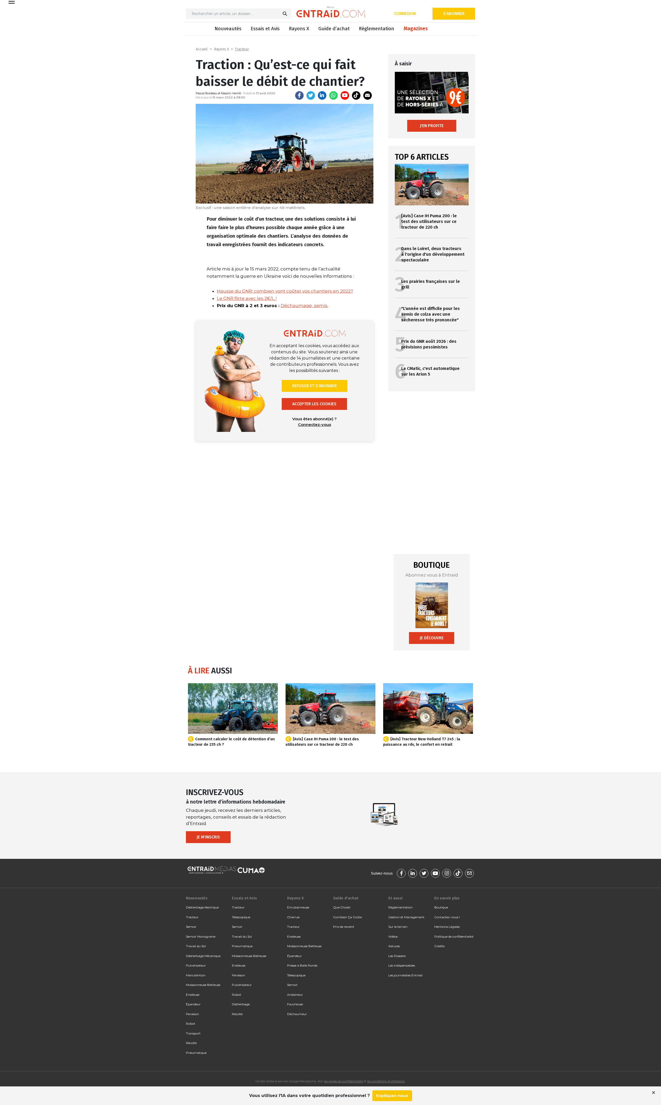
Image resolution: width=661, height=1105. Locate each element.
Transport (193, 1033)
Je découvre (432, 637)
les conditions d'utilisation (386, 1081)
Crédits (439, 946)
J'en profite (432, 125)
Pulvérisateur (196, 965)
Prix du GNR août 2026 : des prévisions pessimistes (429, 344)
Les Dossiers (397, 956)
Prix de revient (343, 927)
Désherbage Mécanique (203, 956)
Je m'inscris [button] (208, 837)
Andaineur (295, 995)
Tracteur (242, 49)
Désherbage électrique (202, 907)
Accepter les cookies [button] (314, 403)
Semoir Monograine (200, 936)
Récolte (191, 1043)
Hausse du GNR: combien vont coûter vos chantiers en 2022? (285, 291)
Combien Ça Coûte (347, 917)
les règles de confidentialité (343, 1081)
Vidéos (393, 936)
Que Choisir (342, 907)
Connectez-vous (314, 424)
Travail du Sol (196, 946)
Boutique (441, 907)
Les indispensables (401, 965)
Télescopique (241, 917)
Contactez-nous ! (447, 917)
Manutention (196, 975)
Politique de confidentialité (453, 936)
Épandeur (193, 1004)
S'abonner (454, 13)
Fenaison (192, 1014)
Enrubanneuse (298, 907)
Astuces (394, 946)
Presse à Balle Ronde (302, 965)
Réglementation (376, 29)
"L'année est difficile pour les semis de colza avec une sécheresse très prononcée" (430, 314)
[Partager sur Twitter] (310, 95)
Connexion (405, 13)
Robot (190, 1023)
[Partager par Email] (367, 95)
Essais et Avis (265, 29)
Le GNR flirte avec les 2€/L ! (247, 298)
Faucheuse (295, 1004)
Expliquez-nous (392, 1095)
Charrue (293, 917)
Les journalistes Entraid (405, 975)
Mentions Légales (447, 927)
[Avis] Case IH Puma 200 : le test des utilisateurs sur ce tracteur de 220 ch (429, 221)
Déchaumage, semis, (304, 305)
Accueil (202, 49)
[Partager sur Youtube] (345, 95)
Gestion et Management (406, 917)
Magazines (416, 29)
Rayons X (299, 29)
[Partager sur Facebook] (299, 95)
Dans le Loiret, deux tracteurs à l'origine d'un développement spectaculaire (433, 254)
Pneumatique (196, 1053)
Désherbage (241, 1004)
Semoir (191, 927)
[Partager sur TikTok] (356, 95)
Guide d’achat (334, 29)
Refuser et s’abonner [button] (314, 385)
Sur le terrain (397, 927)
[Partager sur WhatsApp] (333, 95)
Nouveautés (228, 29)
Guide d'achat (345, 898)
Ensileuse (192, 995)
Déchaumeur (297, 1014)
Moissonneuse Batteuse (203, 985)
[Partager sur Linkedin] (322, 95)
